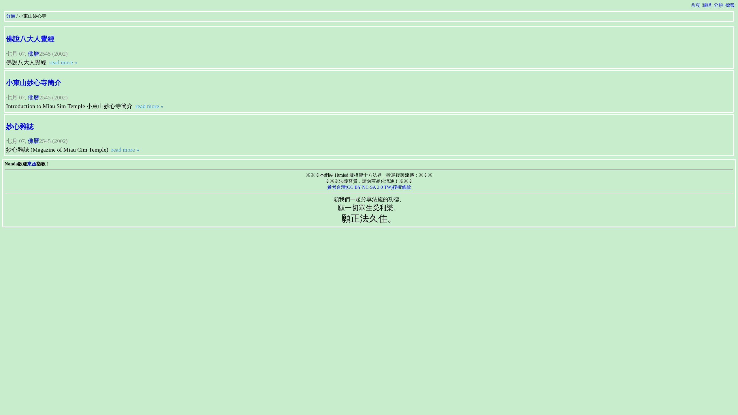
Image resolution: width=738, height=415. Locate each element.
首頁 (695, 5)
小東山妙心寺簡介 (33, 82)
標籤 (730, 5)
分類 (718, 5)
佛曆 (33, 53)
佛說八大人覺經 (30, 39)
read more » (62, 62)
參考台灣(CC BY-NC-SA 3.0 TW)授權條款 (369, 187)
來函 (31, 163)
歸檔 (706, 5)
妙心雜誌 (20, 126)
